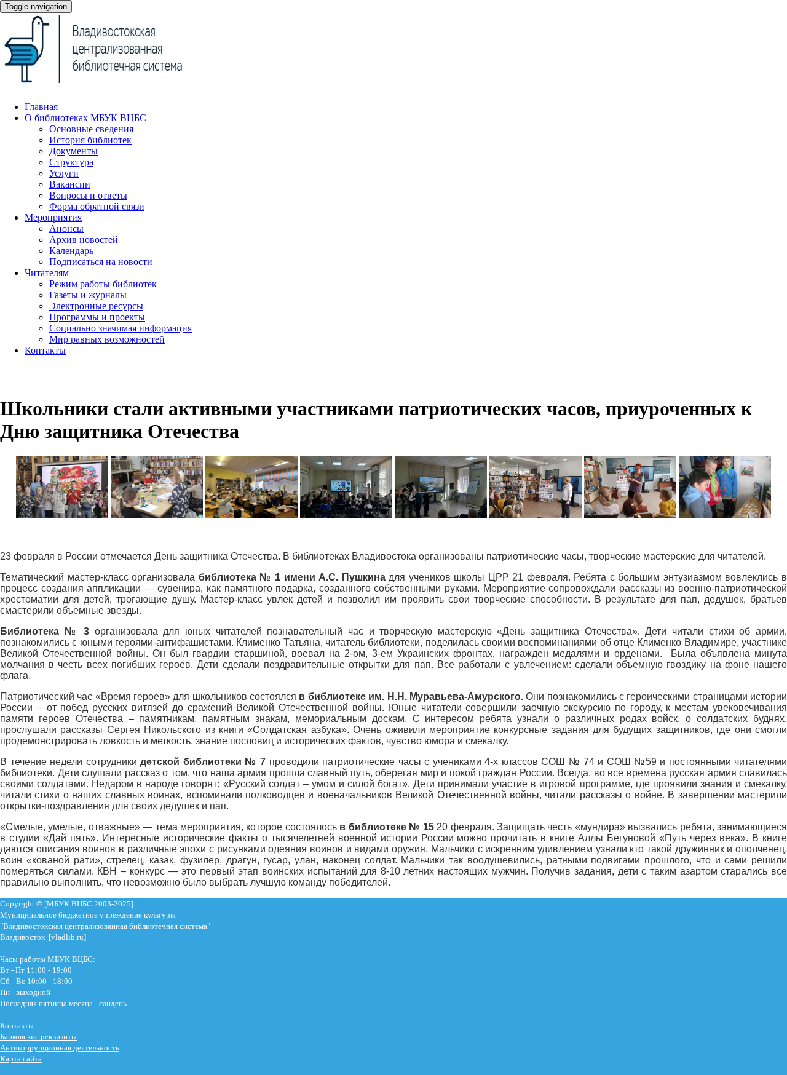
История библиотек (90, 140)
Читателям (47, 273)
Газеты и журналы (88, 295)
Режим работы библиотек (103, 284)
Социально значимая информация (120, 328)
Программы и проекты (97, 317)
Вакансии (69, 184)
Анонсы (66, 228)
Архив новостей (83, 239)
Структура (71, 162)
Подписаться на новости (100, 261)
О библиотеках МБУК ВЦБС (85, 118)
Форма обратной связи (96, 206)
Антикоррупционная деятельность (59, 1047)
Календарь (71, 250)
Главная (41, 106)
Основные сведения (91, 129)
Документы (73, 151)
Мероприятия (53, 217)
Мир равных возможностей (107, 339)
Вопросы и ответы (88, 195)
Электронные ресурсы (96, 306)
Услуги (64, 173)
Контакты (45, 350)
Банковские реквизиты (38, 1036)
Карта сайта (21, 1058)
